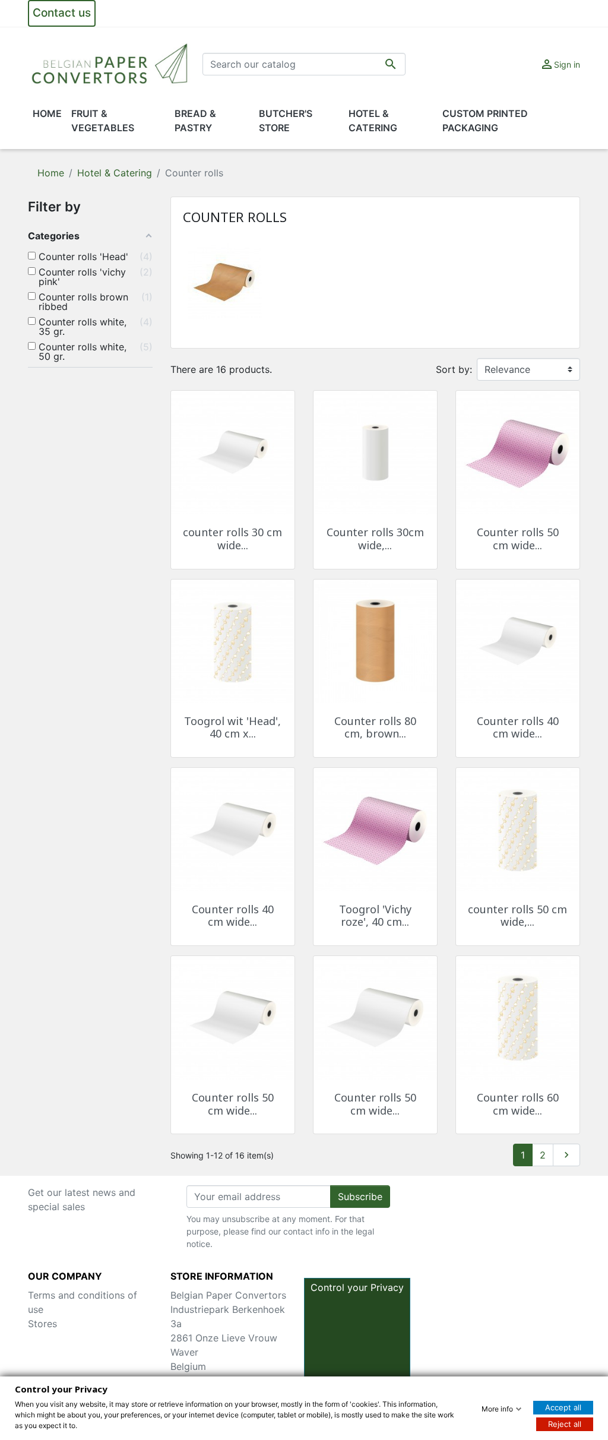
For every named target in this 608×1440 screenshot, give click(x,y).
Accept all (563, 1407)
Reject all (564, 1424)
